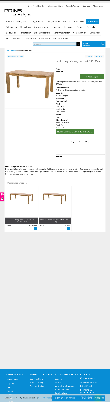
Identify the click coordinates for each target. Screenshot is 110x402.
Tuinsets (67, 21)
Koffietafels (94, 32)
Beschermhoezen (61, 38)
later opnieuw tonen (65, 398)
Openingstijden (61, 393)
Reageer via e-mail (90, 382)
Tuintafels (93, 21)
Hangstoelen (25, 32)
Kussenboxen (30, 38)
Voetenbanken (79, 32)
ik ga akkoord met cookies (91, 398)
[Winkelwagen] (102, 44)
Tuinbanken (11, 27)
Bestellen (58, 379)
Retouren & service (62, 389)
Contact (86, 6)
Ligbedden (55, 27)
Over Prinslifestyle (36, 6)
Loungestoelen (36, 21)
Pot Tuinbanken (13, 38)
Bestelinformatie (73, 6)
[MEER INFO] (35, 228)
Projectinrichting (36, 382)
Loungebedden (41, 27)
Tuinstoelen (79, 21)
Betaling (58, 382)
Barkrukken (11, 32)
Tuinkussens (44, 38)
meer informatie (44, 398)
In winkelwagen (92, 77)
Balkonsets (68, 27)
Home (9, 21)
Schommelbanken (42, 32)
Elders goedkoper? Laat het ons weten (75, 132)
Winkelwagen (98, 6)
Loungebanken (53, 21)
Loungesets (21, 21)
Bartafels (91, 27)
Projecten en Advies (55, 6)
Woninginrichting (37, 386)
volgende (97, 56)
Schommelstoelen (62, 32)
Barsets (80, 27)
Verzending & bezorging (64, 386)
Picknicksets (25, 27)
